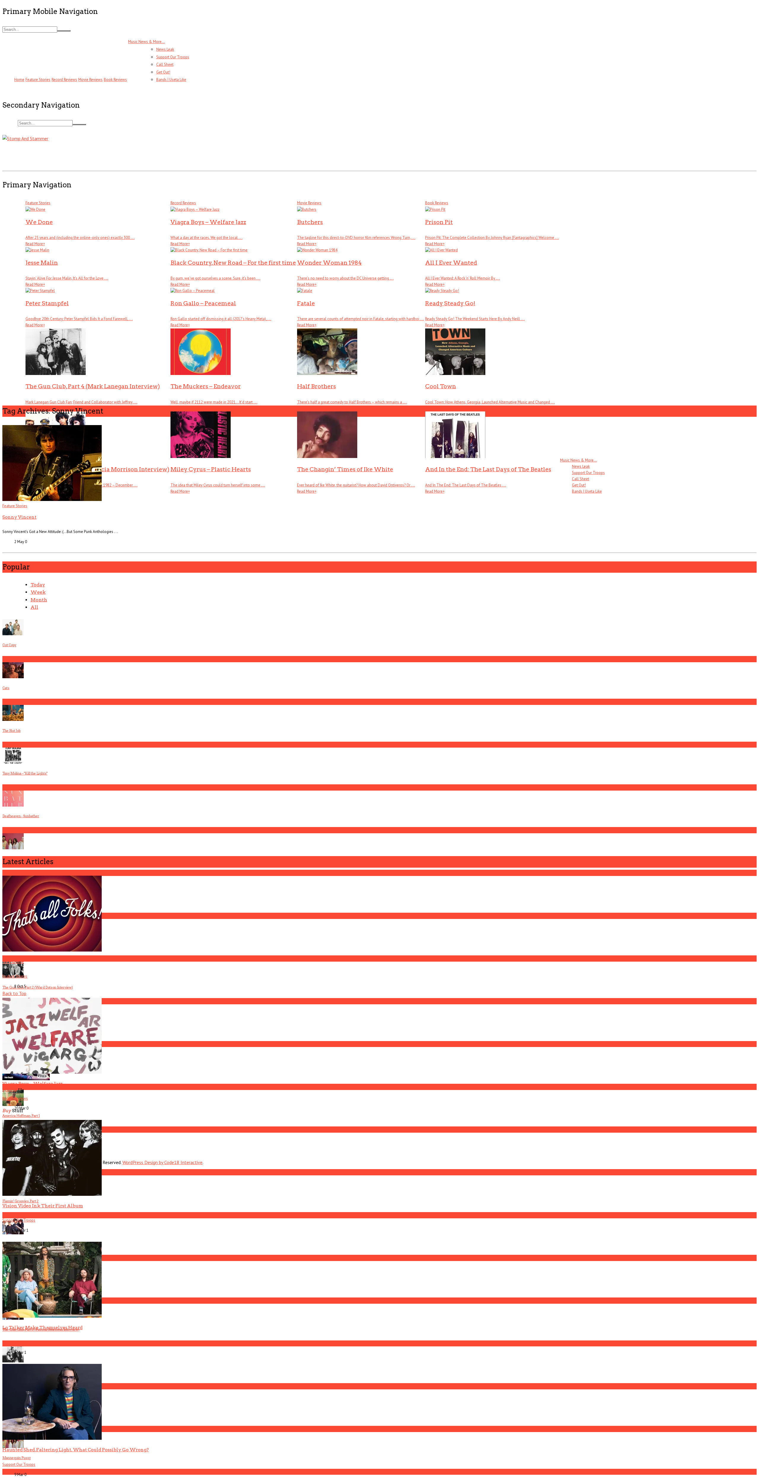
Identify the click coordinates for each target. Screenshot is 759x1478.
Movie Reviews (309, 202)
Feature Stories (14, 505)
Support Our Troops (172, 57)
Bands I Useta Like (171, 79)
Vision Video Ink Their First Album (42, 1206)
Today (38, 585)
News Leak (165, 49)
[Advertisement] (110, 155)
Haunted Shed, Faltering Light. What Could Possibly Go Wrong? (75, 1450)
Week (38, 592)
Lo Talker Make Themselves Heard (42, 1327)
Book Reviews (115, 79)
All (34, 607)
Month (39, 600)
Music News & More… (146, 41)
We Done (13, 961)
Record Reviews (183, 202)
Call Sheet (164, 64)
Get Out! (163, 72)
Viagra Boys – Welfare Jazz (32, 1083)
